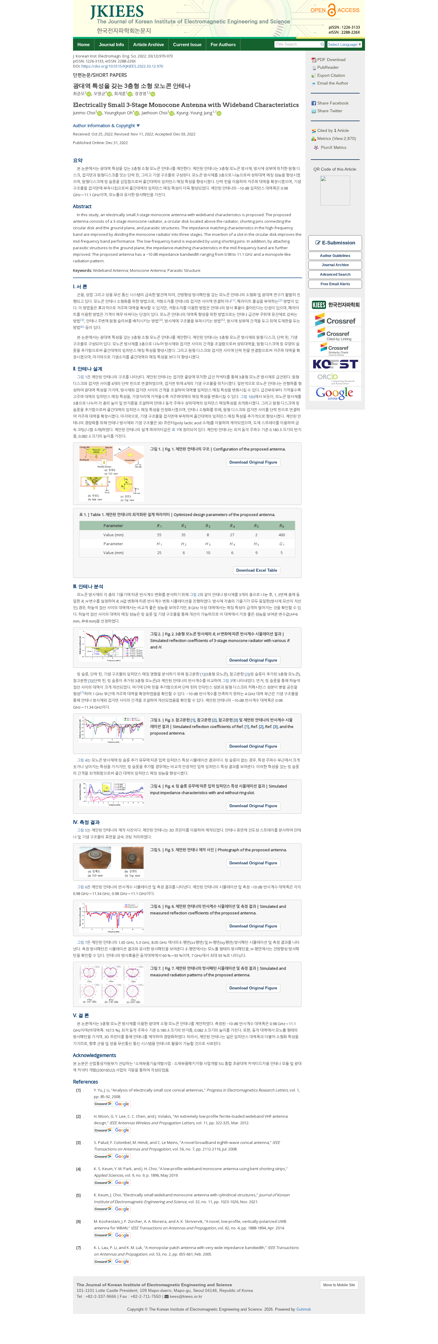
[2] (280, 300)
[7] (82, 693)
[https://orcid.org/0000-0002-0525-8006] (109, 93)
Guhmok (303, 1309)
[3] (82, 320)
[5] (223, 320)
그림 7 (82, 942)
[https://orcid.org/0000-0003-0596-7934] (130, 93)
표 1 (175, 429)
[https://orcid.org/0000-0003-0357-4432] (88, 93)
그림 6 (82, 887)
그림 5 (82, 830)
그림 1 (82, 377)
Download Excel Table (256, 570)
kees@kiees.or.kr (186, 1296)
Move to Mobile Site (339, 1285)
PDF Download (331, 59)
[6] (82, 327)
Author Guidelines (335, 256)
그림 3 (227, 680)
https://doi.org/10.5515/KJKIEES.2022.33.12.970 (122, 66)
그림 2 (195, 594)
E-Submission (338, 243)
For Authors (223, 44)
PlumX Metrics (334, 147)
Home (83, 44)
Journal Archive (335, 265)
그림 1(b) (247, 396)
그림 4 (82, 760)
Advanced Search (335, 274)
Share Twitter (329, 110)
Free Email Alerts (335, 284)
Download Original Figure (253, 462)
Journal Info (111, 44)
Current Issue (187, 44)
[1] (233, 300)
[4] (161, 320)
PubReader (327, 67)
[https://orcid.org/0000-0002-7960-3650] (152, 93)
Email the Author (332, 83)
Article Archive (148, 44)
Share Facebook (332, 103)
